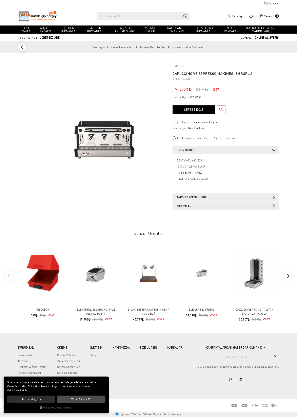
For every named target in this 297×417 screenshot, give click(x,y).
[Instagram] (231, 379)
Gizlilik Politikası (67, 355)
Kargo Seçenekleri (29, 372)
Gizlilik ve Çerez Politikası (58, 407)
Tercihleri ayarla (31, 399)
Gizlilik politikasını (208, 366)
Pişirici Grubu (150, 29)
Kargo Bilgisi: (181, 122)
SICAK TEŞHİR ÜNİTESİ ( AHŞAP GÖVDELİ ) (148, 311)
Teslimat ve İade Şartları (32, 366)
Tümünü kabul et (81, 399)
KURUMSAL (26, 347)
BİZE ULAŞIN (148, 347)
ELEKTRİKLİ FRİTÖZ (202, 309)
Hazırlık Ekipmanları (94, 29)
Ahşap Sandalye (45, 29)
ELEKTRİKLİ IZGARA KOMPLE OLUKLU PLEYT (95, 311)
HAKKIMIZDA (121, 347)
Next (288, 276)
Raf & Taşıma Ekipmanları (203, 29)
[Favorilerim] (251, 16)
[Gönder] (275, 356)
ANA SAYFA (26, 29)
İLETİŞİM (96, 347)
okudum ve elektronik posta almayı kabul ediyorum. (238, 366)
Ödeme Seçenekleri (68, 366)
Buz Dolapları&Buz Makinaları (260, 29)
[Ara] (184, 16)
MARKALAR (174, 347)
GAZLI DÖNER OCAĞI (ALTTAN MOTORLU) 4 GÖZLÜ (254, 311)
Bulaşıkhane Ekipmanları (124, 29)
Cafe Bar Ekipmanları (174, 29)
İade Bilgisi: (179, 128)
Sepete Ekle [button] (193, 109)
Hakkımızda (25, 355)
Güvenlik (23, 361)
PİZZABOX (42, 309)
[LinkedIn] (240, 379)
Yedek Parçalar (231, 29)
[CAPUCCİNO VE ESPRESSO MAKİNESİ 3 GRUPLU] (104, 140)
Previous (9, 276)
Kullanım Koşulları (68, 361)
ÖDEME (62, 347)
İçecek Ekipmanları (68, 29)
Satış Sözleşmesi (67, 372)
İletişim (94, 355)
